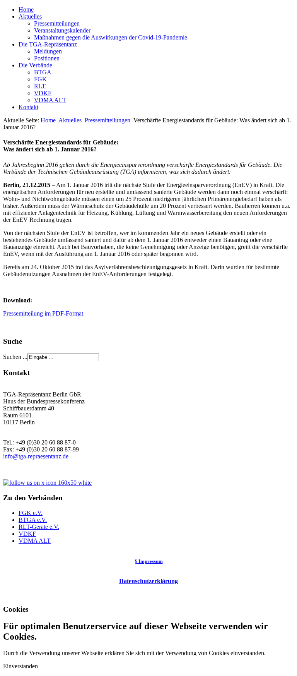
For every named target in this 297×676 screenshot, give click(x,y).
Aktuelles (30, 16)
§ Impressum (149, 561)
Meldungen (48, 51)
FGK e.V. (31, 513)
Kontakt (28, 107)
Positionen (47, 58)
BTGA (42, 72)
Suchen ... (15, 356)
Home (26, 9)
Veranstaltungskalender (62, 30)
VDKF (42, 93)
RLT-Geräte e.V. (39, 526)
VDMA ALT (50, 100)
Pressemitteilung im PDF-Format (43, 313)
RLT (40, 86)
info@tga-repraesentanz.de (35, 456)
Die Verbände (35, 65)
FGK (40, 79)
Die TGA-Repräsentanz (48, 44)
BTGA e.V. (33, 519)
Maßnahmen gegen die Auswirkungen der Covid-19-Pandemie (110, 37)
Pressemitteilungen (57, 23)
